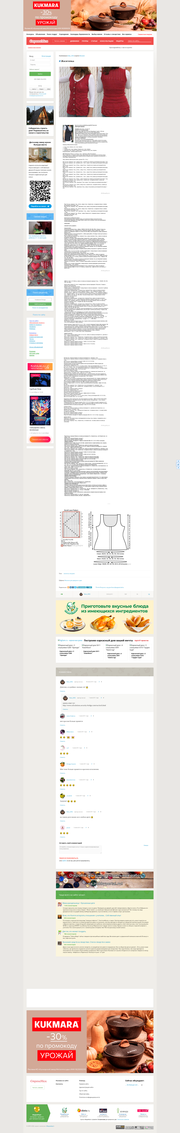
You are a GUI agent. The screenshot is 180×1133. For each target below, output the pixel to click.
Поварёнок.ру (64, 1114)
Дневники (74, 41)
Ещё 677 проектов (141, 641)
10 (149, 594)
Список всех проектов (123, 1119)
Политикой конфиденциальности (37, 94)
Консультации (106, 41)
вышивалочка (71, 780)
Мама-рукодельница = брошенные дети (78, 903)
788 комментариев (70, 934)
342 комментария (70, 944)
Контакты (59, 1084)
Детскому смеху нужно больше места (40, 143)
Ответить (62, 691)
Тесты (31, 339)
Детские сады (34, 353)
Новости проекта (35, 325)
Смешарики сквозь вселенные (37, 428)
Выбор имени (97, 34)
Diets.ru (83, 1114)
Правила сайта (84, 1084)
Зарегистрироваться (68, 858)
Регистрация (46, 56)
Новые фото (33, 335)
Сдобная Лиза (35, 389)
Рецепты (120, 41)
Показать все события (40, 439)
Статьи (94, 41)
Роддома (32, 351)
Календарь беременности (80, 34)
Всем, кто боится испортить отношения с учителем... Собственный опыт (91, 915)
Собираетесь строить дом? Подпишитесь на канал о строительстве (39, 130)
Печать (98, 587)
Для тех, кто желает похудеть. (74, 931)
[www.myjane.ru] (103, 1113)
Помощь (32, 329)
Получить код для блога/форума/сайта (112, 587)
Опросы (32, 341)
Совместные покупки (145, 34)
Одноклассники (41, 82)
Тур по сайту (33, 321)
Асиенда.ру (122, 1114)
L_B (68, 748)
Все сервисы (127, 34)
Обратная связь (84, 1094)
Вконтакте (38, 82)
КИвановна (70, 732)
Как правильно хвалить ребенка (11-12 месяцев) (37, 237)
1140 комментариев (70, 906)
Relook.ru (143, 1114)
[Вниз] (178, 467)
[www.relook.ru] (143, 1113)
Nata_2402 (71, 56)
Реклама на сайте (62, 1081)
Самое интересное (36, 337)
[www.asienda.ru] (123, 1113)
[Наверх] (178, 461)
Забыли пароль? (34, 69)
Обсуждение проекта (36, 323)
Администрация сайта (86, 1087)
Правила (32, 327)
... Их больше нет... (132, 1085)
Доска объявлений (36, 347)
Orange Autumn (71, 764)
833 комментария (70, 918)
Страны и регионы (36, 343)
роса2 (68, 827)
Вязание (82, 56)
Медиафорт (50, 1126)
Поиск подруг (52, 34)
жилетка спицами (69, 573)
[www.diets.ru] (83, 1113)
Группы (85, 41)
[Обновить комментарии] (178, 464)
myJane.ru (103, 1114)
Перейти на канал (38, 206)
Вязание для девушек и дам (73, 580)
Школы (31, 355)
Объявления (40, 34)
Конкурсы (30, 34)
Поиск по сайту (39, 315)
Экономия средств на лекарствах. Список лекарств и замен (86, 942)
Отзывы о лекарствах (112, 34)
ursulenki (69, 796)
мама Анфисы (71, 716)
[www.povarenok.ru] (64, 1113)
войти (64, 861)
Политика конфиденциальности (89, 1097)
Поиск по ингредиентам (40, 308)
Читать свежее (59, 41)
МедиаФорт (36, 1115)
